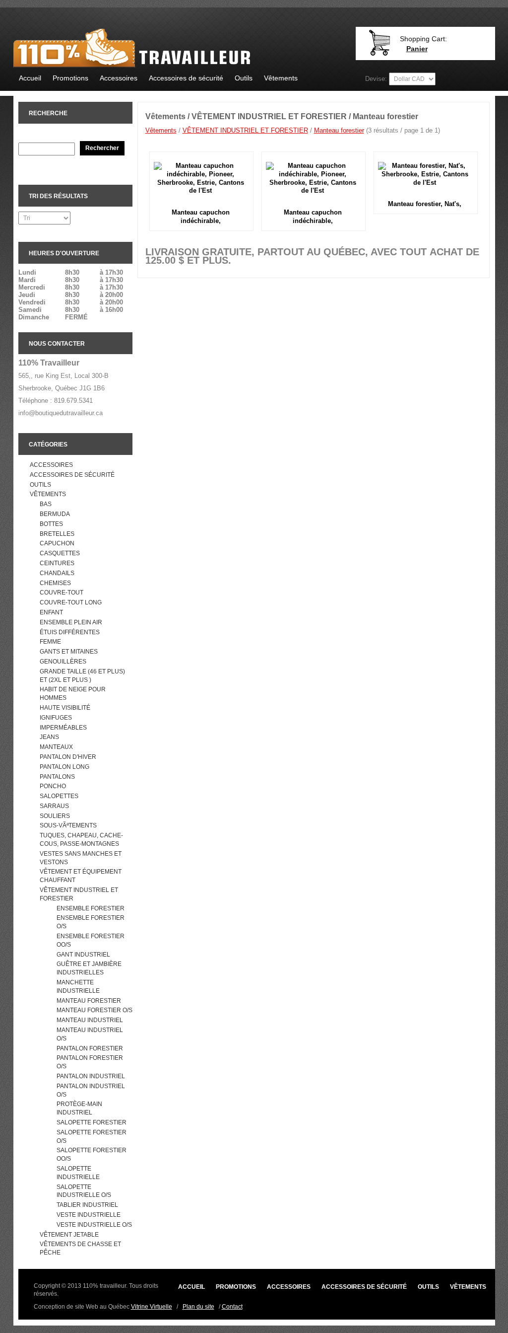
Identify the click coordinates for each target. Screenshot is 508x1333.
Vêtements (281, 78)
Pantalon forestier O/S (90, 1062)
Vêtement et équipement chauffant (81, 876)
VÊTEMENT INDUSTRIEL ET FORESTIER (79, 894)
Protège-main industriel (79, 1108)
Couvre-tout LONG (71, 602)
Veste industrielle (89, 1214)
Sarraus (54, 806)
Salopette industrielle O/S (84, 1191)
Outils (244, 78)
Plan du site (198, 1306)
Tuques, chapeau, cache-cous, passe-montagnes (81, 839)
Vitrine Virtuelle (151, 1306)
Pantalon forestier (90, 1048)
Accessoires (118, 78)
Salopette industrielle (78, 1173)
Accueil (30, 78)
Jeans (49, 737)
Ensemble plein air (71, 622)
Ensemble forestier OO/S (91, 940)
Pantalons (57, 776)
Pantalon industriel (91, 1076)
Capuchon (57, 543)
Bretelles (57, 533)
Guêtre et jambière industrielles (89, 968)
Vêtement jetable (69, 1234)
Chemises (55, 583)
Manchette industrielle (78, 986)
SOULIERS (55, 816)
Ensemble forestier (91, 908)
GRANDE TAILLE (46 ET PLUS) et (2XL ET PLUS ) (82, 675)
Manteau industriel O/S (90, 1034)
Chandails (57, 573)
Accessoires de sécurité (186, 78)
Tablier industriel (87, 1204)
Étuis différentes (70, 632)
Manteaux (56, 746)
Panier (417, 49)
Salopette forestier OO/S (92, 1154)
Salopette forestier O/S (92, 1136)
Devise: (376, 78)
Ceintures (57, 563)
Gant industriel (83, 954)
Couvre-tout (61, 592)
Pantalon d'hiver (68, 756)
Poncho (53, 786)
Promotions (70, 78)
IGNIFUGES (56, 717)
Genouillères (63, 661)
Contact (232, 1306)
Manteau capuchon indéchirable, (201, 216)
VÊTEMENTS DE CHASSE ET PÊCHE (80, 1248)
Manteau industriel (90, 1020)
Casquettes (60, 553)
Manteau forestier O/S (94, 1010)
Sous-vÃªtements (68, 825)
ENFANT (51, 612)
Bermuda (55, 514)
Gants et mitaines (69, 651)
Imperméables (63, 727)
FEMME (50, 641)
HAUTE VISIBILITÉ (65, 707)
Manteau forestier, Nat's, (424, 204)
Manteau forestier (89, 1000)
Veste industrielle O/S (94, 1224)
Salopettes (59, 796)
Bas (46, 504)
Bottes (51, 523)
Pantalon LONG (64, 766)
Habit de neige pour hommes (73, 693)
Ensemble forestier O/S (91, 922)
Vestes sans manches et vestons (81, 858)
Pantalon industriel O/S (91, 1090)
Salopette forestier (92, 1122)
